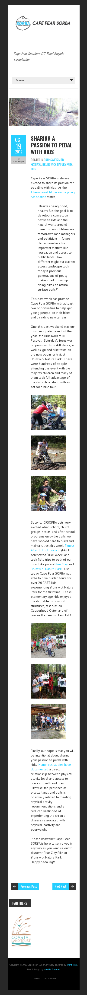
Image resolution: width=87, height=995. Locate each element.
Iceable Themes (52, 969)
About (37, 978)
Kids (33, 169)
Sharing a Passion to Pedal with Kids (52, 145)
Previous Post (28, 886)
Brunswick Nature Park (57, 164)
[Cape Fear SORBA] (43, 16)
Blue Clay (61, 564)
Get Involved (50, 978)
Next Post (60, 886)
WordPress (72, 964)
